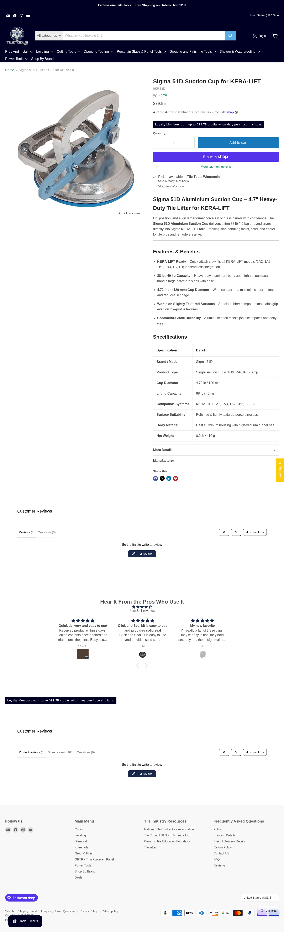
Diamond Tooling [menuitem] (96, 51)
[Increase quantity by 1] (189, 142)
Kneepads (81, 847)
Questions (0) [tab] (47, 532)
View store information (171, 186)
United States (262, 15)
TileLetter (150, 847)
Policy (218, 829)
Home (9, 70)
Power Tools (83, 865)
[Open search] (224, 532)
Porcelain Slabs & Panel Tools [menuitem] (139, 51)
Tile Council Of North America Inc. (167, 835)
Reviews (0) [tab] (27, 532)
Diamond (81, 841)
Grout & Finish (84, 853)
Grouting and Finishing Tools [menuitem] (190, 51)
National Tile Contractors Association (169, 829)
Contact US (221, 853)
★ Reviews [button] (280, 470)
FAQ (217, 859)
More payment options (216, 166)
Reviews (219, 865)
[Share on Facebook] (155, 478)
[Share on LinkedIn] (168, 478)
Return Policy (223, 847)
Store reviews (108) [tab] (61, 752)
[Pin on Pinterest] (175, 478)
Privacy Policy (88, 911)
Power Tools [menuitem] (14, 59)
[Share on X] (162, 478)
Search (9, 911)
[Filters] (236, 532)
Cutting (79, 829)
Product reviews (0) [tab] (31, 752)
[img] (142, 607)
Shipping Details (224, 835)
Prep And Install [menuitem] (16, 51)
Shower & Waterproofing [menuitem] (238, 51)
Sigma (162, 95)
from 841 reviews (142, 610)
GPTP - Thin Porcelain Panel (94, 859)
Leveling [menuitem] (42, 51)
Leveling (80, 835)
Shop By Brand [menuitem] (42, 59)
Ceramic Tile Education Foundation (167, 841)
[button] (260, 35)
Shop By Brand (85, 871)
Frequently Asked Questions (58, 911)
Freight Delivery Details (229, 841)
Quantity (159, 133)
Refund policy (110, 911)
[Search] (230, 35)
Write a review (142, 553)
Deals (79, 877)
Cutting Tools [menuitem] (66, 51)
